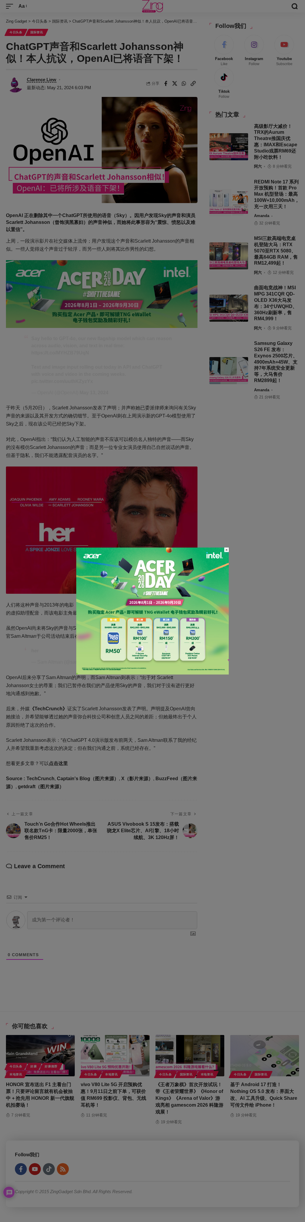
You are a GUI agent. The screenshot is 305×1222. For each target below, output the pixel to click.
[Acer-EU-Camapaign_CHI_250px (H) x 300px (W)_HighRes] (152, 610)
